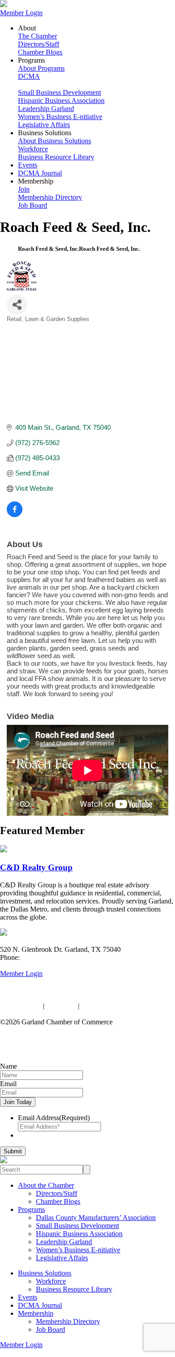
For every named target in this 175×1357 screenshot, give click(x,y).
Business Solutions (44, 1273)
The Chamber (37, 36)
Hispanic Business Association (61, 100)
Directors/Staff (38, 44)
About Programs (41, 68)
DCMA (29, 76)
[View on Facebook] (14, 514)
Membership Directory (50, 197)
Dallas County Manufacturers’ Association (96, 1217)
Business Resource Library (56, 157)
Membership (35, 1313)
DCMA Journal (40, 173)
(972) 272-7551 (44, 957)
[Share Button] (17, 305)
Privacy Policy (20, 1006)
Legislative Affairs (44, 124)
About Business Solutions (54, 141)
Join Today (18, 1102)
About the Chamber (46, 1185)
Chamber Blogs (40, 52)
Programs (31, 1209)
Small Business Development (59, 92)
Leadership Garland (46, 108)
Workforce (33, 149)
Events (27, 165)
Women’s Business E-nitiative (60, 116)
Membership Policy (108, 1006)
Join (24, 189)
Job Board (32, 205)
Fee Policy (61, 1006)
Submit (13, 1151)
